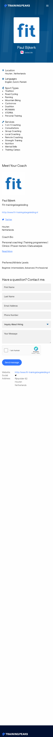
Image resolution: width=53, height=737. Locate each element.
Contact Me (29, 52)
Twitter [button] (8, 219)
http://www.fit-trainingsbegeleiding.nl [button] (20, 212)
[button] (16, 375)
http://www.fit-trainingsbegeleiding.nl (32, 372)
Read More (7, 251)
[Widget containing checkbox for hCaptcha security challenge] (21, 350)
